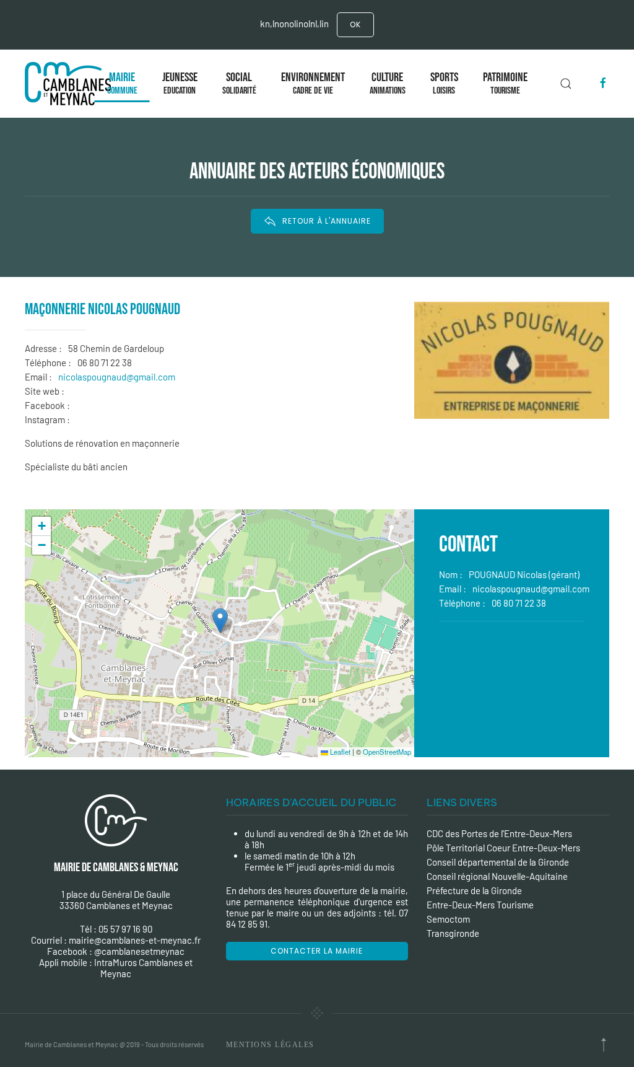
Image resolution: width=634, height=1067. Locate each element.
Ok (355, 24)
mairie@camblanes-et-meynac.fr (135, 940)
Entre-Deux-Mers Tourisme (480, 904)
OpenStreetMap (387, 752)
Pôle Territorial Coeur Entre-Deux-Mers (503, 847)
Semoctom (448, 918)
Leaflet (339, 752)
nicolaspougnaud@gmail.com (116, 376)
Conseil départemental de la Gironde (498, 861)
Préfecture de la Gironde (474, 890)
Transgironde (453, 933)
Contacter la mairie (317, 951)
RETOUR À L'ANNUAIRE (326, 221)
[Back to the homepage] (70, 84)
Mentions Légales (270, 1044)
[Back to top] (603, 1045)
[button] (220, 620)
